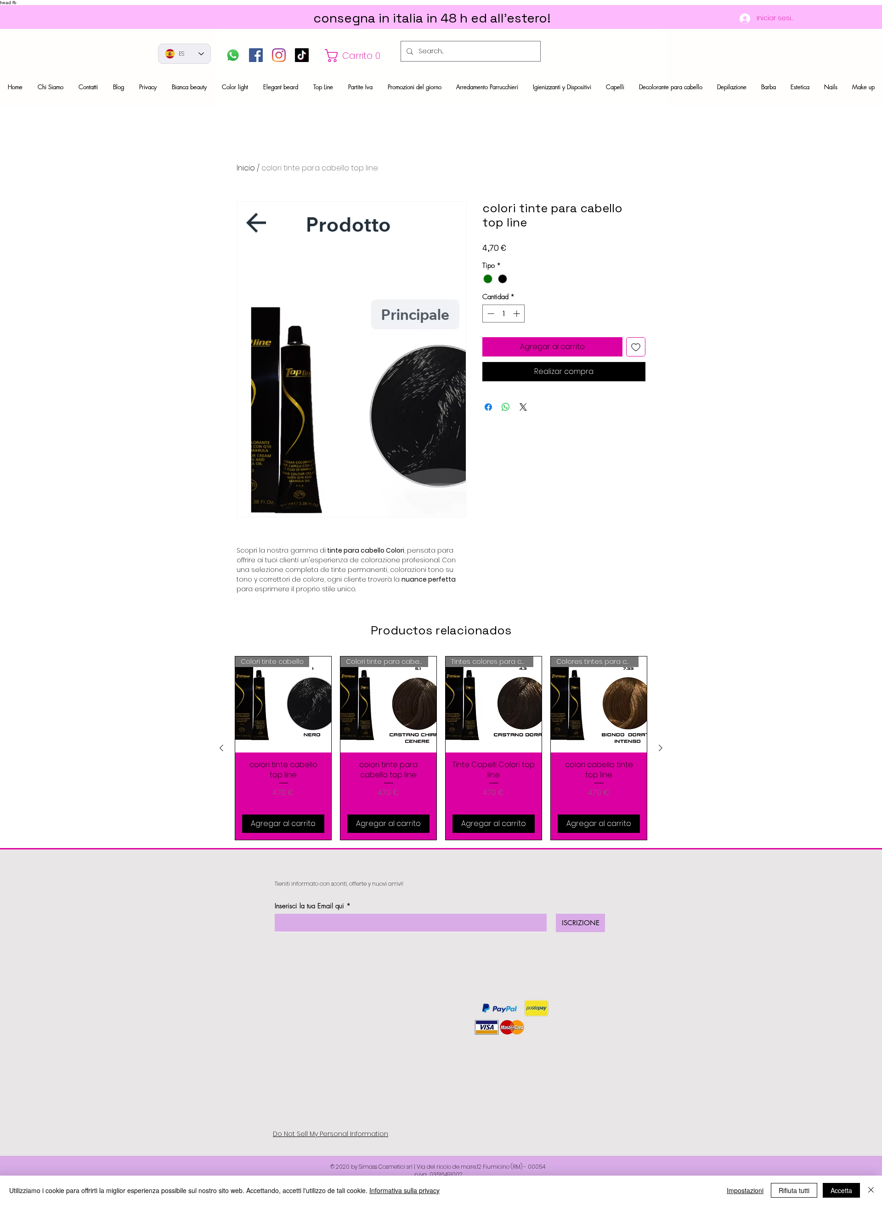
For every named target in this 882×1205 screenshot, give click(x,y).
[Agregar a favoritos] (635, 346)
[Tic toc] (302, 55)
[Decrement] (490, 313)
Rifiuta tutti (794, 1190)
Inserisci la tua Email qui (309, 906)
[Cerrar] (870, 1190)
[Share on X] (523, 407)
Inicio (246, 168)
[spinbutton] (503, 313)
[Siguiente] (660, 747)
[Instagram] (279, 55)
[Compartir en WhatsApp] (505, 407)
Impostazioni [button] (745, 1190)
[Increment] (517, 313)
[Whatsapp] (233, 55)
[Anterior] (221, 747)
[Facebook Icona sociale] (256, 55)
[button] (358, 55)
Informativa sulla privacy (404, 1190)
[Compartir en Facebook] (488, 407)
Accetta (841, 1190)
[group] (441, 748)
